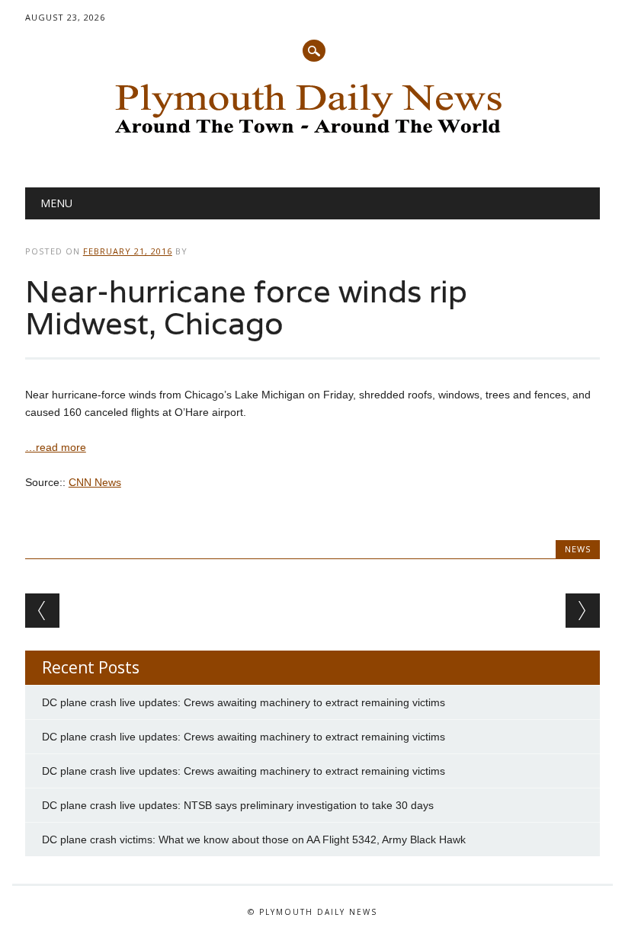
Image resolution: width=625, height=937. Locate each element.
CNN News (95, 482)
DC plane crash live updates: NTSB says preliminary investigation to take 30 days (238, 805)
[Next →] (583, 610)
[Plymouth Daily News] (312, 138)
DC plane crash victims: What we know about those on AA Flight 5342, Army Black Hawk (254, 839)
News (578, 549)
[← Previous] (42, 610)
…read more (55, 447)
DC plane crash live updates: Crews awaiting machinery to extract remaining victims (243, 702)
